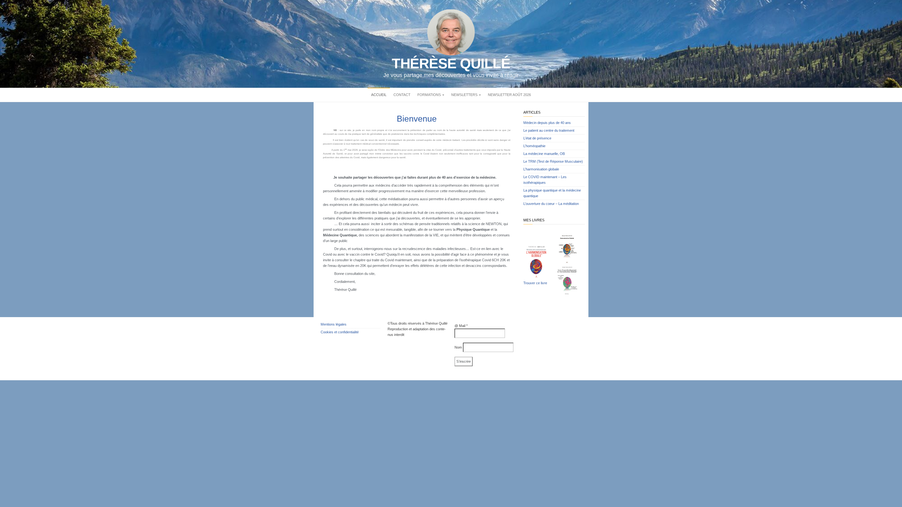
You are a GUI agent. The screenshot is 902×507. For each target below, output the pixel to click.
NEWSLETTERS (464, 95)
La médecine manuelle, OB (544, 154)
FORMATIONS (429, 95)
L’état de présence (537, 138)
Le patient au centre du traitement (548, 130)
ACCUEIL (378, 95)
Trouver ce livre (535, 283)
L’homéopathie (534, 146)
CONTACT (401, 95)
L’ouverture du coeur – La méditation (551, 204)
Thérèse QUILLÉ (451, 63)
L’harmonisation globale (541, 169)
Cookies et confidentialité (340, 332)
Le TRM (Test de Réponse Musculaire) (553, 161)
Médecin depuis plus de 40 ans (547, 123)
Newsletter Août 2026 (509, 95)
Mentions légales (333, 324)
